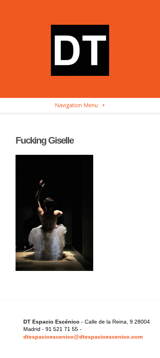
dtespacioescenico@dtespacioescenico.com (83, 337)
